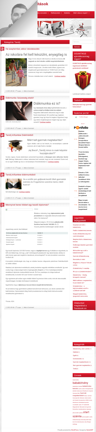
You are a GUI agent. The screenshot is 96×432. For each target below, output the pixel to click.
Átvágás (89, 422)
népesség (88, 409)
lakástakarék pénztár (84, 402)
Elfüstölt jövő (85, 391)
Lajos (19, 91)
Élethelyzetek (55, 13)
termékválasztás (80, 422)
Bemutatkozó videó (79, 259)
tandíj (90, 419)
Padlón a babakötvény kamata (82, 230)
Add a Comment (29, 91)
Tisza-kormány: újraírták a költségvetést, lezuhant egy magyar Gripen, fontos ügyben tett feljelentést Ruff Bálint (85, 160)
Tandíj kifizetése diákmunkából (20, 174)
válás (85, 422)
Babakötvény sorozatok (39, 13)
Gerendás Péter (76, 393)
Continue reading (59, 76)
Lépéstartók (86, 404)
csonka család (81, 388)
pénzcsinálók (76, 412)
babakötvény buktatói (77, 386)
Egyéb (75, 355)
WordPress (75, 430)
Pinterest (36, 208)
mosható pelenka (82, 409)
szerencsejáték (85, 416)
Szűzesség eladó (84, 419)
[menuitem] (39, 13)
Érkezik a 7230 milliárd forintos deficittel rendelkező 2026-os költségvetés (84, 177)
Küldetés (67, 13)
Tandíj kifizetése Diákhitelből (19, 135)
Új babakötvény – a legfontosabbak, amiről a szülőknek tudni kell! (80, 288)
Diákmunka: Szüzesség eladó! (20, 98)
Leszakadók (75, 404)
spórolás (81, 412)
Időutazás (82, 398)
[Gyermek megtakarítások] (47, 28)
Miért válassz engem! (80, 13)
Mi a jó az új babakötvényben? (82, 271)
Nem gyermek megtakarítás (81, 365)
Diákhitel (75, 352)
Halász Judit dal (88, 395)
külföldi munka (88, 400)
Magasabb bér (76, 407)
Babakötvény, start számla (81, 349)
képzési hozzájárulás (80, 400)
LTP (82, 404)
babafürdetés (76, 380)
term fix (74, 422)
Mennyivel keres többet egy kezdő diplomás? (27, 205)
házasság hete (76, 398)
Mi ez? (83, 123)
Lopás (80, 404)
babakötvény (80, 382)
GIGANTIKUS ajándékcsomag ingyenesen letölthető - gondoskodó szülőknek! (82, 66)
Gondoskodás (77, 359)
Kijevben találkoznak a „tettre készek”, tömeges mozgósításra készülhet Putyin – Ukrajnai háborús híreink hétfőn (85, 139)
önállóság (75, 424)
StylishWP (89, 430)
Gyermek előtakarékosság (81, 256)
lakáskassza (76, 402)
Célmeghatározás (89, 388)
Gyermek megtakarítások (80, 362)
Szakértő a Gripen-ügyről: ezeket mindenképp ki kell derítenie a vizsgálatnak (85, 191)
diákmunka (79, 391)
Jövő (74, 400)
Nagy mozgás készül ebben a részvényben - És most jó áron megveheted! (84, 204)
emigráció (90, 391)
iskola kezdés (88, 398)
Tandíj (74, 368)
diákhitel (75, 391)
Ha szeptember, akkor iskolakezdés (22, 49)
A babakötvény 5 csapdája (81, 268)
